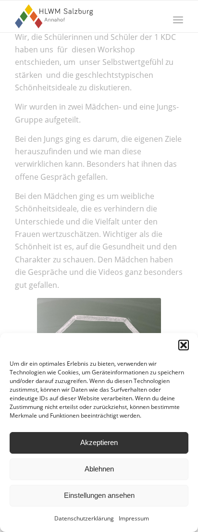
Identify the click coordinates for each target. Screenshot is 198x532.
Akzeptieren (99, 442)
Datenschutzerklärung (84, 518)
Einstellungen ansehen (99, 495)
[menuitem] (178, 19)
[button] (183, 345)
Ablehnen (99, 469)
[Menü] (178, 19)
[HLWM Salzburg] (82, 16)
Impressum (134, 518)
